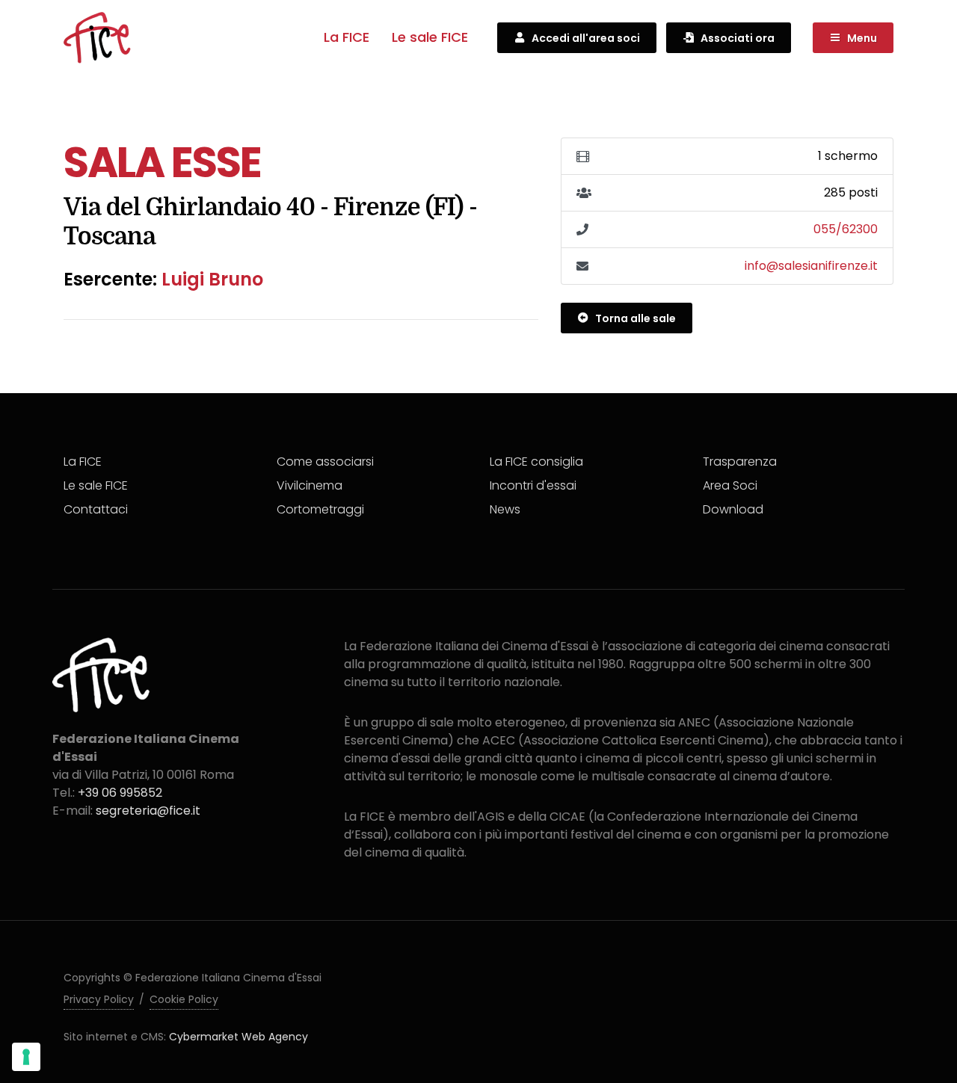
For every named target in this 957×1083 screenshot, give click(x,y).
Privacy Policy (99, 999)
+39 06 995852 (120, 792)
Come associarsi (325, 461)
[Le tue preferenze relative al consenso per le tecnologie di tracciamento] (26, 1057)
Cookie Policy (184, 999)
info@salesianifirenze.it (811, 265)
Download (733, 509)
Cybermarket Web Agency (238, 1036)
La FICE (346, 37)
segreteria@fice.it (148, 810)
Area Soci (730, 485)
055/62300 (845, 229)
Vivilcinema (309, 485)
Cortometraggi (320, 509)
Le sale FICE (430, 37)
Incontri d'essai (533, 485)
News (505, 509)
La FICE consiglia (536, 461)
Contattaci (96, 509)
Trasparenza (740, 461)
